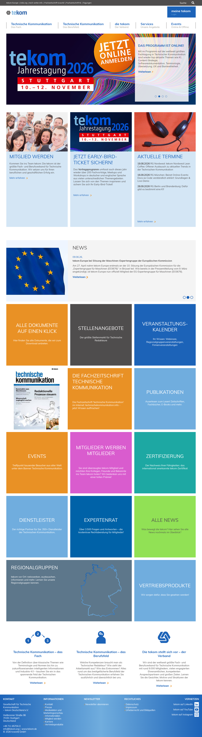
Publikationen (165, 392)
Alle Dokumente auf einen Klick (37, 328)
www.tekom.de (29, 729)
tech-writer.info (36, 3)
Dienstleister (37, 520)
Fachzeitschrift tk (73, 3)
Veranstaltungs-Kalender (165, 327)
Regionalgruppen (34, 568)
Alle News (164, 520)
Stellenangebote (101, 328)
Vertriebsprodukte (165, 586)
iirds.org (23, 3)
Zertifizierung (165, 456)
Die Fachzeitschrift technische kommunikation (98, 382)
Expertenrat (101, 520)
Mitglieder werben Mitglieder (101, 450)
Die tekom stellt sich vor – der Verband (164, 654)
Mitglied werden (31, 157)
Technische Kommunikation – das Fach (37, 654)
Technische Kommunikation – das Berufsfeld (101, 654)
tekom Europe (12, 3)
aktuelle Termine (160, 157)
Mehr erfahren (17, 177)
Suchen (192, 3)
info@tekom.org (11, 729)
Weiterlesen (144, 71)
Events (37, 456)
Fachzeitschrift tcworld (54, 3)
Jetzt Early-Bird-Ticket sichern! (95, 160)
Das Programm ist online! (161, 45)
